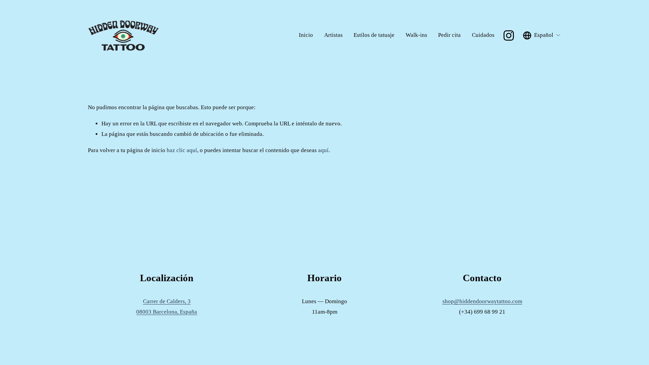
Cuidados (483, 35)
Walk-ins (416, 35)
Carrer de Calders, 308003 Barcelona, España (166, 306)
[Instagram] (508, 35)
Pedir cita (449, 35)
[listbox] (542, 35)
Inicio (306, 35)
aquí (323, 150)
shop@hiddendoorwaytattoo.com (482, 301)
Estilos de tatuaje (374, 35)
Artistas (333, 35)
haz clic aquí (182, 150)
